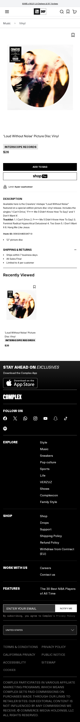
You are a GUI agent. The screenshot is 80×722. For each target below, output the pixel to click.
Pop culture (48, 462)
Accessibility (14, 662)
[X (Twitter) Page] (15, 418)
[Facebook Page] (5, 418)
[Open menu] (7, 12)
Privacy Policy (65, 615)
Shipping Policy (51, 536)
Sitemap (49, 662)
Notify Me (66, 608)
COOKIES (9, 670)
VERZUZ (46, 482)
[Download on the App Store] (20, 381)
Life (42, 475)
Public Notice (53, 654)
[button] (40, 630)
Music (7, 23)
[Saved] (68, 11)
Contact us (47, 574)
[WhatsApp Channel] (25, 418)
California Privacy (19, 654)
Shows (44, 488)
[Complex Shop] (40, 11)
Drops (44, 522)
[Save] (73, 35)
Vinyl (22, 23)
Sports (45, 469)
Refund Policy (49, 542)
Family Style (48, 502)
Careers (45, 568)
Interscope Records (20, 340)
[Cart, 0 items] (74, 11)
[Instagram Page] (35, 418)
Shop (43, 516)
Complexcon (49, 495)
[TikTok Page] (66, 418)
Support (45, 529)
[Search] (62, 11)
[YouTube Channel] (45, 418)
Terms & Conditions (20, 647)
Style (43, 442)
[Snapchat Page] (55, 418)
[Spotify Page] (5, 428)
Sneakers (46, 455)
